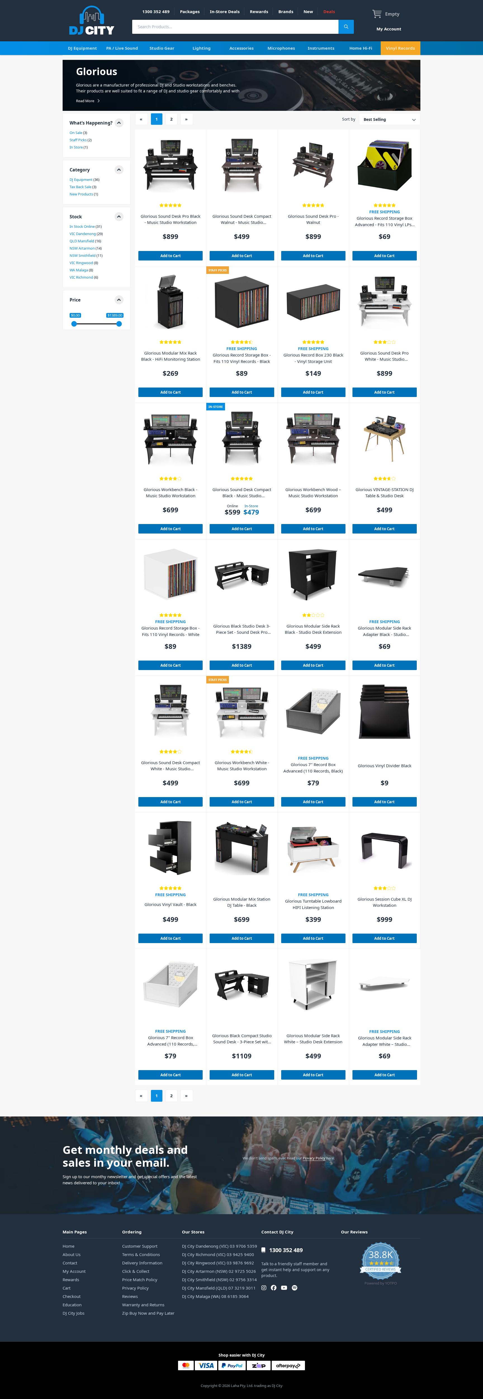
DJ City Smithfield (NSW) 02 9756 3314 (219, 1279)
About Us (71, 1254)
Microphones (281, 48)
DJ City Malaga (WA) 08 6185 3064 (215, 1296)
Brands (285, 11)
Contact (70, 1263)
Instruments (321, 48)
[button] (96, 122)
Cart (66, 1288)
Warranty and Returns (143, 1304)
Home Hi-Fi (360, 48)
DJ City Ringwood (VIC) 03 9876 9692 (218, 1263)
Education (72, 1304)
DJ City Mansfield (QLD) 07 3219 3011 (219, 1288)
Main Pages (75, 1232)
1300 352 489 (156, 11)
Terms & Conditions (141, 1254)
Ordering (132, 1232)
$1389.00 (115, 315)
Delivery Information (142, 1263)
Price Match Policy (139, 1279)
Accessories (241, 48)
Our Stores (193, 1232)
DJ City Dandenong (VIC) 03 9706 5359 (219, 1246)
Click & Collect (135, 1271)
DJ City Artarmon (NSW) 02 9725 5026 (219, 1271)
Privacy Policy (314, 1158)
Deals (329, 11)
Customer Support (139, 1246)
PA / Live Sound (122, 48)
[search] (235, 27)
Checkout (71, 1296)
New (308, 11)
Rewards (259, 11)
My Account (389, 29)
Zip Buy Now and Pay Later (148, 1313)
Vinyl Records (400, 48)
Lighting (202, 48)
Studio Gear (162, 48)
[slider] (74, 324)
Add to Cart (170, 255)
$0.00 (75, 315)
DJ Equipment (82, 48)
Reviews (130, 1296)
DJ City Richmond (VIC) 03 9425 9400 (218, 1254)
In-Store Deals (225, 11)
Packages (190, 11)
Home (68, 1246)
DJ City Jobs (73, 1313)
